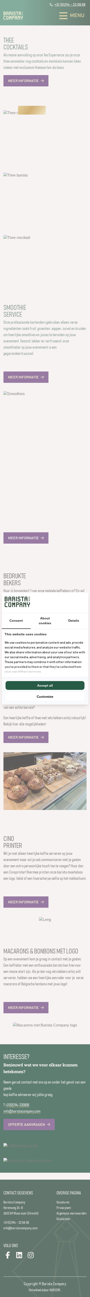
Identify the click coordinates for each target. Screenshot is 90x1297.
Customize (45, 696)
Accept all (45, 685)
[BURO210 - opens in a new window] (68, 602)
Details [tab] (73, 620)
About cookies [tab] (45, 620)
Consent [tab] (16, 620)
